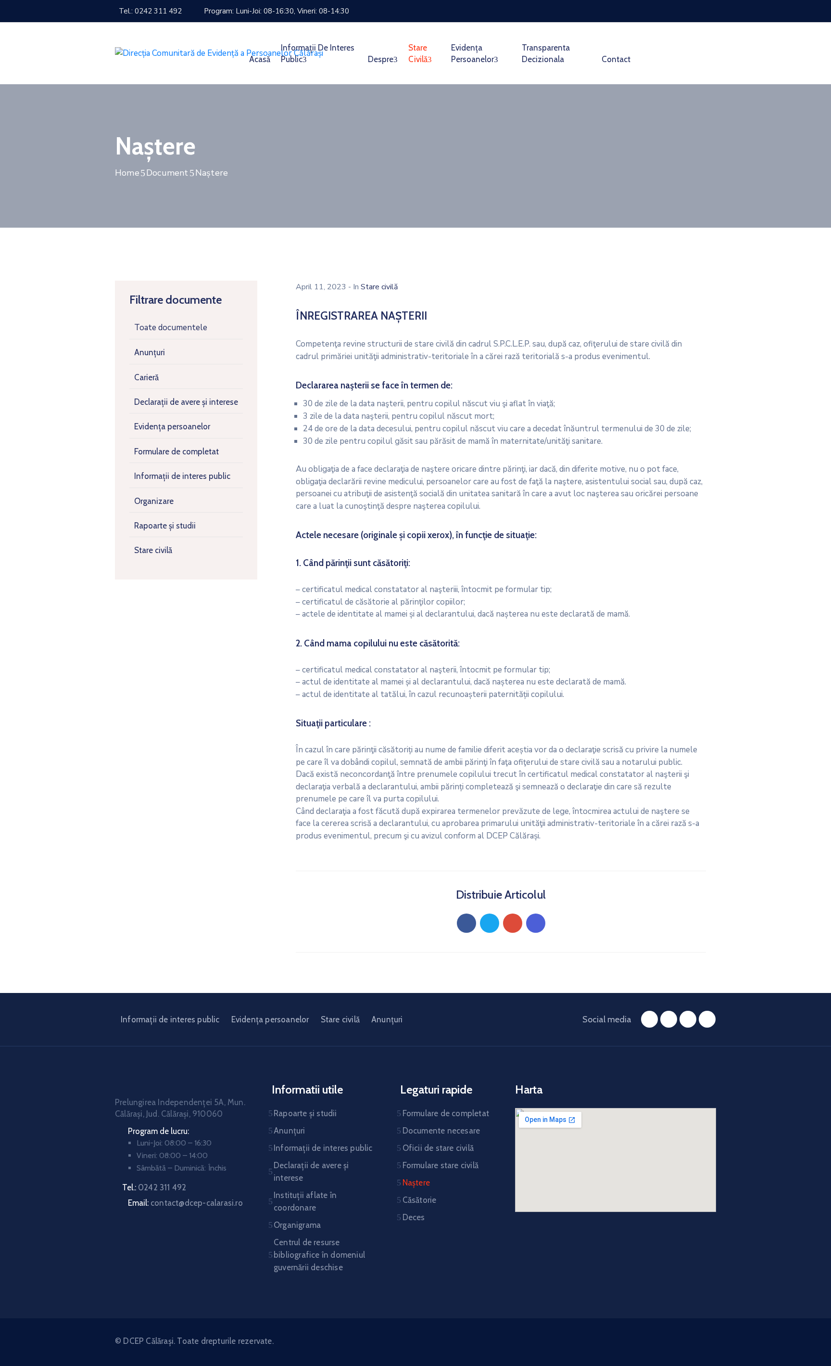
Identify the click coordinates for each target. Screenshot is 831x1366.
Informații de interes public (317, 53)
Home (127, 173)
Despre (380, 59)
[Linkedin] (535, 923)
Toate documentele (170, 327)
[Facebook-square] (649, 1019)
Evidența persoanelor (472, 53)
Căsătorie (420, 1200)
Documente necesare (441, 1130)
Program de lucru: (158, 1131)
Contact (616, 59)
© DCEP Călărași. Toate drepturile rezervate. (194, 1341)
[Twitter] (489, 923)
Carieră (146, 377)
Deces (414, 1217)
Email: (185, 1203)
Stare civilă (418, 53)
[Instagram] (688, 1019)
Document (167, 173)
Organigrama (297, 1225)
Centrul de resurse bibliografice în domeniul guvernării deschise (319, 1254)
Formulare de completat (176, 451)
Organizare (154, 501)
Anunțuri (149, 352)
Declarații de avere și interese (186, 402)
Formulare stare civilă (440, 1165)
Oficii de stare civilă (438, 1148)
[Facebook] (466, 923)
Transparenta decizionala (546, 53)
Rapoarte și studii (165, 525)
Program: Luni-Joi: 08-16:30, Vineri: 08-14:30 (276, 11)
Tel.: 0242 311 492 (150, 11)
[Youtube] (707, 1019)
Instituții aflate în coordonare (305, 1201)
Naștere (416, 1182)
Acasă (259, 59)
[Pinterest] (512, 923)
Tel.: (154, 1187)
